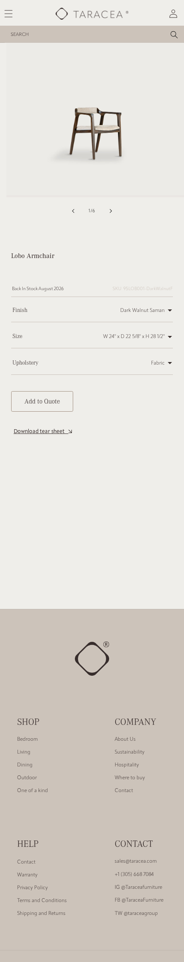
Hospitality (127, 765)
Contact (124, 790)
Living (23, 752)
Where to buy (130, 778)
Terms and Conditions (42, 900)
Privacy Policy (32, 888)
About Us (125, 739)
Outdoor (27, 778)
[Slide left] (73, 211)
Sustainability (130, 752)
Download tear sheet (41, 431)
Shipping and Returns (41, 913)
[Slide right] (110, 211)
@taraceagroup (136, 913)
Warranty (27, 875)
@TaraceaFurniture (139, 900)
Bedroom (27, 739)
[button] (118, 310)
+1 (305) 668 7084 (134, 874)
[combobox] (94, 34)
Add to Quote (42, 401)
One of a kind (32, 790)
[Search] (174, 34)
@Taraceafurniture (138, 887)
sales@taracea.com (136, 861)
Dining (25, 765)
